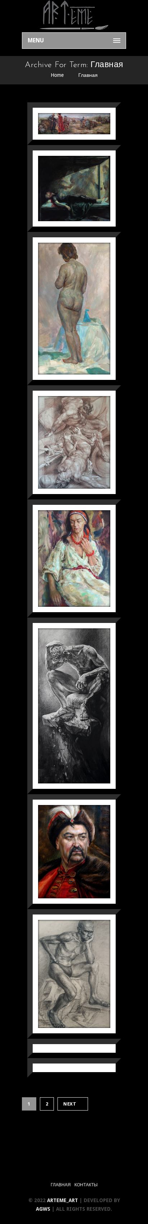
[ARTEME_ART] (74, 16)
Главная (88, 75)
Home (57, 75)
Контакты (86, 1184)
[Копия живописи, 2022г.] (65, 306)
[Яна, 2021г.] (65, 556)
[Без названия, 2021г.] (65, 703)
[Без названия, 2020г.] (65, 971)
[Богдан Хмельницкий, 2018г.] (65, 849)
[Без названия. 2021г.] (65, 186)
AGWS (44, 1209)
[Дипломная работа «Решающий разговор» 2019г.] (65, 121)
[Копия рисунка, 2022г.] (65, 440)
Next (69, 1104)
